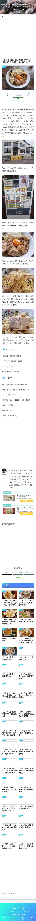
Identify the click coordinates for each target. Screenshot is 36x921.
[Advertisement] (18, 37)
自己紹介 (26, 911)
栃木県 (12, 524)
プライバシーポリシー (18, 914)
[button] (30, 481)
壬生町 (5, 524)
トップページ (9, 911)
